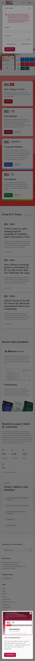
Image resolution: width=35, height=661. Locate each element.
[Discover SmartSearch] (17, 623)
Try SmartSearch (10, 654)
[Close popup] (30, 613)
